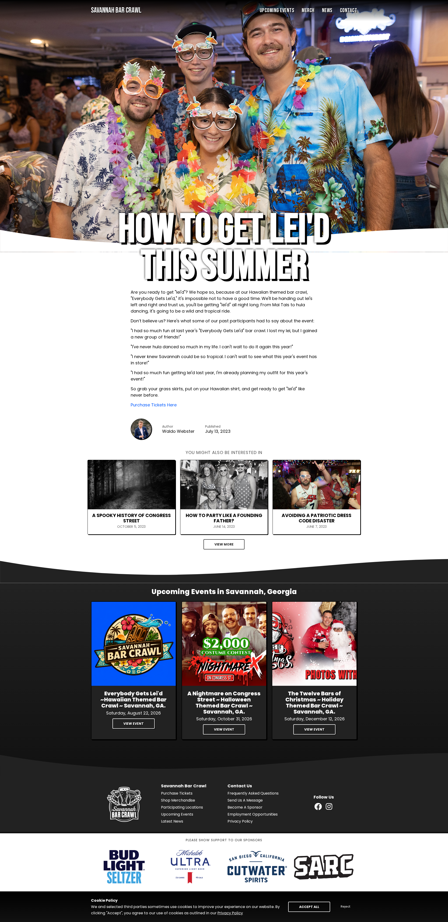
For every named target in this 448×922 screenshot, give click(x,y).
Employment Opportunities (253, 814)
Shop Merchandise (178, 800)
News (327, 10)
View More (224, 544)
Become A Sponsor (245, 807)
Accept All (309, 906)
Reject (345, 906)
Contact (348, 10)
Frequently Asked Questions (253, 793)
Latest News (172, 821)
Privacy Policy (240, 821)
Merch (308, 10)
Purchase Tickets (176, 793)
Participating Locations (182, 807)
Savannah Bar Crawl (116, 10)
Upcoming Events (277, 10)
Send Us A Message (245, 800)
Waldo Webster (178, 431)
